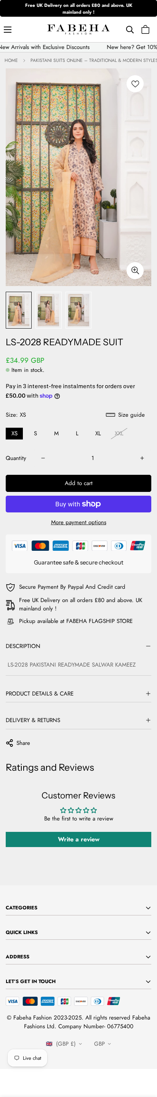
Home (11, 60)
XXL (119, 433)
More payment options (78, 522)
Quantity (16, 458)
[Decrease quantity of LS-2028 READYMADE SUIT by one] (43, 458)
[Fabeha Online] (78, 29)
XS (14, 433)
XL (98, 433)
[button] (145, 29)
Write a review (78, 839)
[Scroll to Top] (143, 1056)
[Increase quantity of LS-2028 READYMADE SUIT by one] (142, 458)
